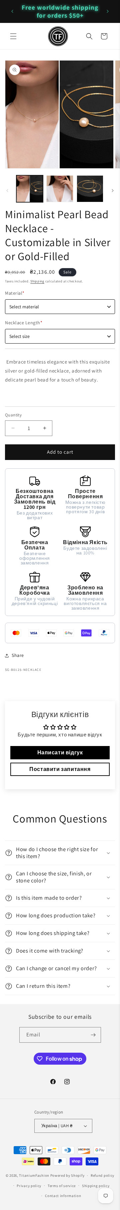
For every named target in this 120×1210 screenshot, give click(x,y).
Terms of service (62, 1185)
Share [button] (18, 655)
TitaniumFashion (34, 1175)
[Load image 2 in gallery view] (59, 188)
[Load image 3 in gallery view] (90, 188)
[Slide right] (112, 190)
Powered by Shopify (67, 1175)
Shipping (37, 281)
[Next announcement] (107, 11)
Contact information (63, 1195)
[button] (13, 36)
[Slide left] (7, 190)
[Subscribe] (93, 1035)
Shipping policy (96, 1185)
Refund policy (102, 1175)
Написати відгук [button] (60, 752)
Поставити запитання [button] (59, 769)
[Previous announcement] (12, 11)
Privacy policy (29, 1185)
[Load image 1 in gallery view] (29, 188)
